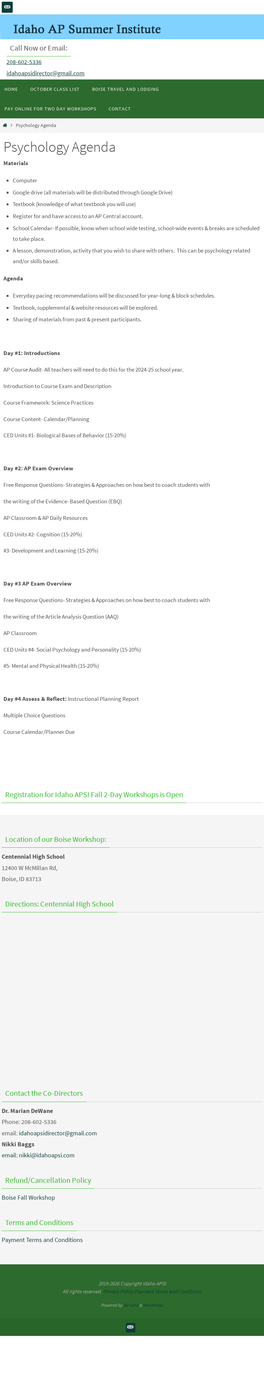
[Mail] (7, 7)
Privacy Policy (118, 1291)
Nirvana (130, 1305)
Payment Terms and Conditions (42, 1240)
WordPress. (153, 1305)
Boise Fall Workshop (28, 1197)
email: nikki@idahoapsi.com (38, 1155)
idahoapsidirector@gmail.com (46, 73)
